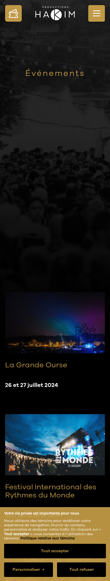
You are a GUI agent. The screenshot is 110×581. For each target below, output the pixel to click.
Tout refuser (81, 569)
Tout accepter (55, 551)
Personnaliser (29, 569)
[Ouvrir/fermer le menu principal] (96, 13)
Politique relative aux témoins (47, 538)
